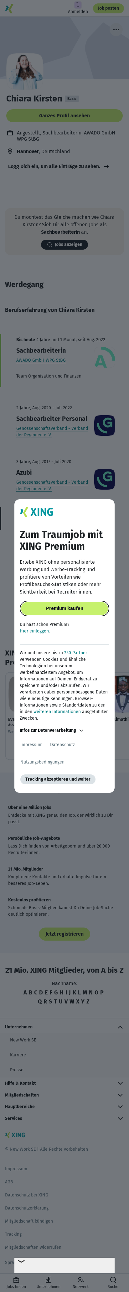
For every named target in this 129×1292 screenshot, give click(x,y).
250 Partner (75, 652)
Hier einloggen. (35, 631)
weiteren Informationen (57, 711)
